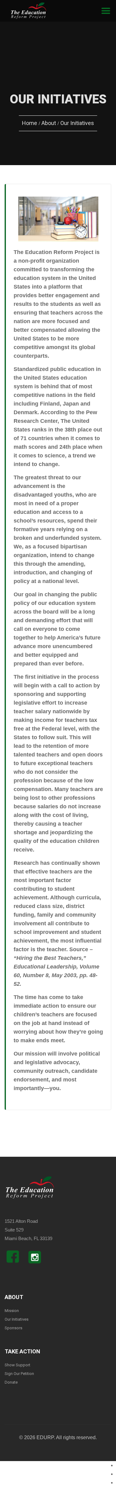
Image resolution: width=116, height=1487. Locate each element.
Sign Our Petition (19, 1373)
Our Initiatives (16, 1319)
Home (29, 123)
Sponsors (13, 1328)
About (48, 123)
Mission (12, 1310)
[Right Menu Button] (105, 11)
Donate (11, 1382)
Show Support (17, 1365)
